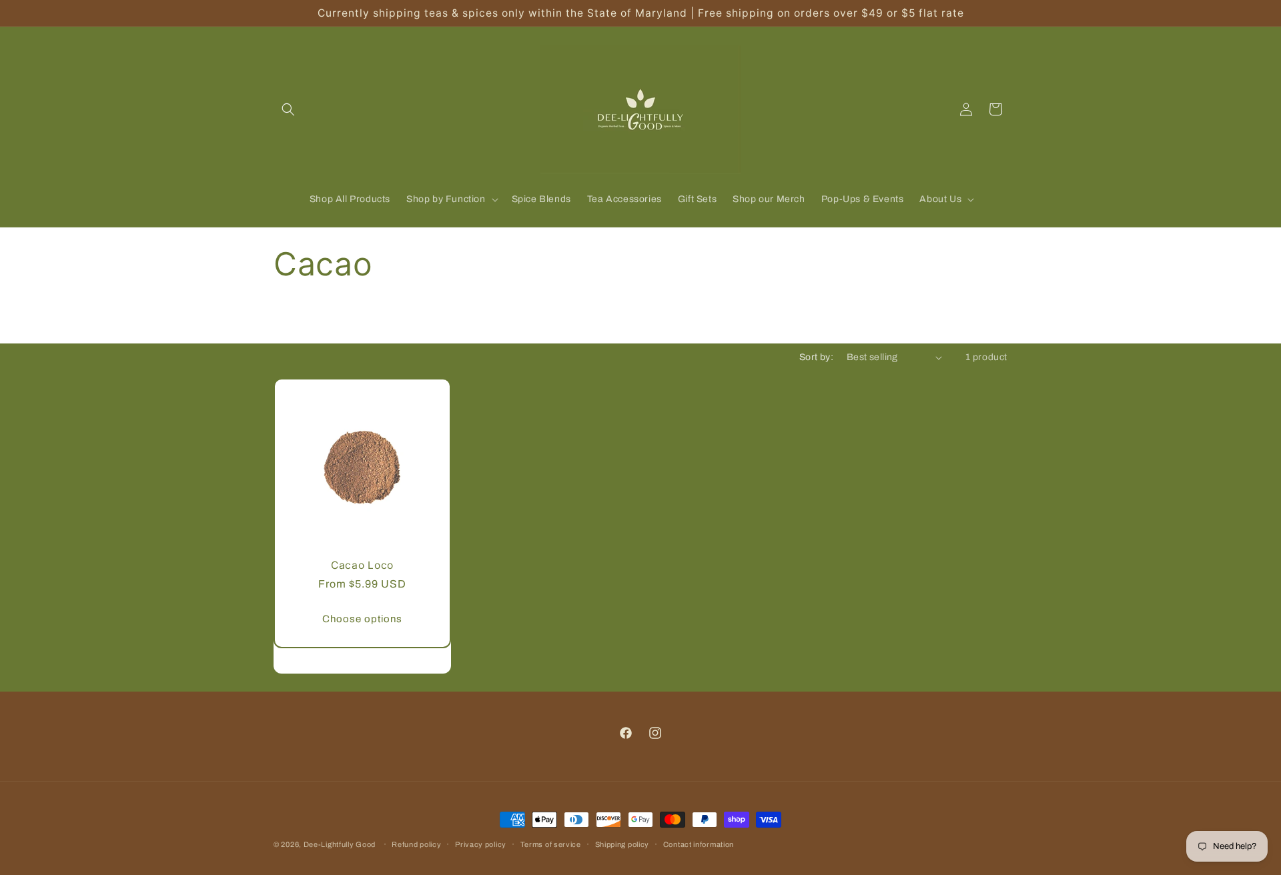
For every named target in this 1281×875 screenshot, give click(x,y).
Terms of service (550, 844)
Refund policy (416, 844)
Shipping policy (622, 844)
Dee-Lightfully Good (340, 844)
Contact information (698, 844)
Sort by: (816, 357)
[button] (288, 109)
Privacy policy (480, 844)
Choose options (362, 619)
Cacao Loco (362, 565)
